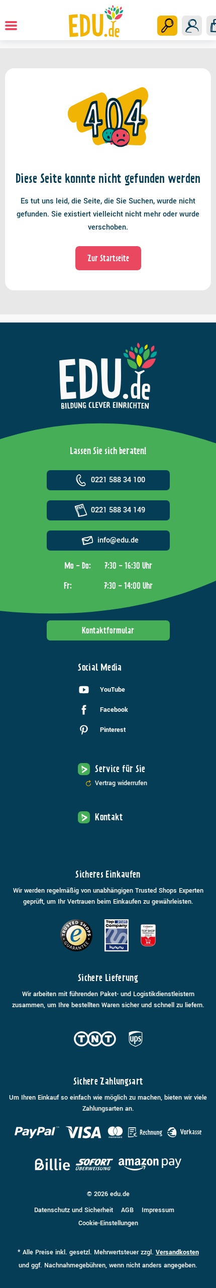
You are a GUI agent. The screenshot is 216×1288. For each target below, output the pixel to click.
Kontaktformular (108, 630)
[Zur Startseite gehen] (96, 21)
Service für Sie (120, 769)
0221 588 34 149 (118, 510)
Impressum (158, 1210)
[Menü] (11, 26)
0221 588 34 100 (118, 480)
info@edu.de (118, 540)
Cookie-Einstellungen (108, 1223)
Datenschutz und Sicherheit (73, 1210)
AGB (127, 1210)
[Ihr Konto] (192, 26)
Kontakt (109, 817)
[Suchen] (167, 25)
